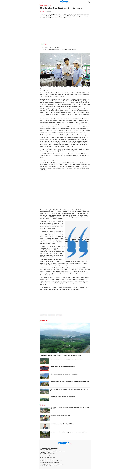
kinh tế (83, 93)
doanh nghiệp (47, 144)
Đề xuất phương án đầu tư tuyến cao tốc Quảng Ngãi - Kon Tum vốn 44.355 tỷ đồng (68, 432)
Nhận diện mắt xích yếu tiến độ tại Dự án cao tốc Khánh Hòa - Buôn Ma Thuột (67, 359)
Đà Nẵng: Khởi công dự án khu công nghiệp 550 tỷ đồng (63, 366)
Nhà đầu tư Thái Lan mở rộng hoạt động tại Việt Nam (62, 424)
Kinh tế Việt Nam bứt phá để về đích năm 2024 (50, 47)
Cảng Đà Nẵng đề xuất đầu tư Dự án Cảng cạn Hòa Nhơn (63, 396)
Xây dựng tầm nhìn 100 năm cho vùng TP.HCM (60, 415)
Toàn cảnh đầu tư (45, 5)
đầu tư (46, 86)
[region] (65, 31)
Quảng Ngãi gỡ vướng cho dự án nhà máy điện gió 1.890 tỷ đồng (64, 374)
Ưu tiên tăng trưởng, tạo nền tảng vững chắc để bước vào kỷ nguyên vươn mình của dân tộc (59, 49)
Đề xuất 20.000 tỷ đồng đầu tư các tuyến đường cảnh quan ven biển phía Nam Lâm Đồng (70, 381)
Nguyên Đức (42, 11)
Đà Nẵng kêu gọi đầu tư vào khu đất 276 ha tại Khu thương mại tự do (60, 355)
